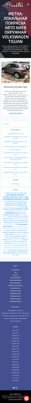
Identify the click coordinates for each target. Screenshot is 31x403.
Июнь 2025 (15, 330)
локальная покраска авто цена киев (11, 206)
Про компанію (15, 269)
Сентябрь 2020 (16, 372)
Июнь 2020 (15, 380)
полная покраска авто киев (9, 228)
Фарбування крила (15, 296)
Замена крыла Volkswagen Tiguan (15, 87)
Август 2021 (15, 359)
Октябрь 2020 (15, 370)
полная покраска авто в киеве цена (20, 226)
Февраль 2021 (15, 364)
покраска (10, 212)
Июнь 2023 (15, 333)
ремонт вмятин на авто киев (20, 234)
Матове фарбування (15, 282)
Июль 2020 (15, 378)
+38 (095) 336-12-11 (23, 397)
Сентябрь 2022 (16, 343)
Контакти (15, 274)
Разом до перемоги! (15, 149)
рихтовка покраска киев (9, 245)
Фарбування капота (15, 298)
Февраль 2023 (15, 335)
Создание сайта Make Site (15, 399)
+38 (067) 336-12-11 (12, 397)
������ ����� (15, 113)
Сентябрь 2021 (15, 356)
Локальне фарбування (16, 280)
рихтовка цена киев (21, 245)
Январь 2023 (15, 338)
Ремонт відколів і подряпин (15, 285)
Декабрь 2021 (15, 354)
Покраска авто (15, 183)
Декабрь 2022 (15, 341)
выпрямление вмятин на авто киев (15, 193)
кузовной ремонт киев (16, 198)
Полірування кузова (15, 290)
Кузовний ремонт (15, 288)
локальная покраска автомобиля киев (15, 204)
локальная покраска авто (12, 201)
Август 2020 (15, 375)
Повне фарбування (15, 277)
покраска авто (20, 213)
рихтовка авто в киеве (17, 239)
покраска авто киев (11, 215)
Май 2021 (15, 362)
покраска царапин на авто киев (17, 222)
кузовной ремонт (15, 194)
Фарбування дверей (15, 293)
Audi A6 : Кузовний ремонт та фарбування (15, 146)
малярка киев (21, 208)
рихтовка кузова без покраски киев (19, 243)
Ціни (15, 272)
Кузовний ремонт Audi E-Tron (15, 133)
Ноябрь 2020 (15, 367)
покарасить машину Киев (10, 210)
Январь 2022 (15, 351)
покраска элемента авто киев (10, 224)
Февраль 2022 (15, 349)
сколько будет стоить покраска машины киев (14, 247)
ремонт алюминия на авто (14, 230)
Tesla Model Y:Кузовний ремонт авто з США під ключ (15, 313)
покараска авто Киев (21, 210)
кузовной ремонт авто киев (15, 197)
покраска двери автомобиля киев (21, 218)
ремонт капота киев (10, 236)
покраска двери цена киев (11, 220)
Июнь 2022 (15, 346)
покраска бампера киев (15, 216)
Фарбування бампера (15, 301)
